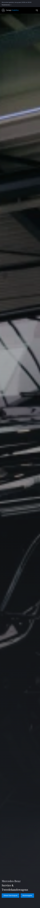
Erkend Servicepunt (10, 895)
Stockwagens (27, 895)
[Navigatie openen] (36, 10)
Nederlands (6, 5)
